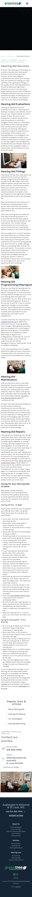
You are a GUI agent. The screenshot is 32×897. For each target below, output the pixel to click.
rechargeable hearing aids (20, 596)
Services (10, 56)
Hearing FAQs (15, 858)
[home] (11, 3)
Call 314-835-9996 (14, 811)
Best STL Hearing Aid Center (16, 831)
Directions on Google (11, 767)
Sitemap (16, 878)
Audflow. (18, 886)
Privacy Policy (16, 836)
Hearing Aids (16, 846)
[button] (27, 3)
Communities (16, 829)
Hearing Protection (15, 848)
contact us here (16, 815)
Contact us (5, 684)
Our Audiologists (16, 827)
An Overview (16, 856)
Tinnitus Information (16, 860)
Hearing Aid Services (23, 56)
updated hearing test (9, 322)
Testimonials (16, 834)
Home (3, 56)
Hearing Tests (16, 843)
